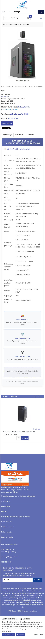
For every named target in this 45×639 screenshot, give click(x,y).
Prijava (6, 18)
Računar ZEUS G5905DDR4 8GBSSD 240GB (19, 432)
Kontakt (4, 511)
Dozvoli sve (20, 635)
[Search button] (41, 12)
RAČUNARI (13, 24)
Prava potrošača (7, 537)
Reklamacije (5, 506)
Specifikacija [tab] (7, 135)
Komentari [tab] (30, 135)
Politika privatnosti (7, 527)
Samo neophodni (8, 635)
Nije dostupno (7, 123)
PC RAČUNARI (24, 24)
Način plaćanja (6, 532)
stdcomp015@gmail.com (9, 557)
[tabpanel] (22, 262)
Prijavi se (37, 580)
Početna (5, 24)
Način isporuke (6, 522)
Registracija (14, 18)
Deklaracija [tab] (19, 135)
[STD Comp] (22, 5)
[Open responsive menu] (41, 18)
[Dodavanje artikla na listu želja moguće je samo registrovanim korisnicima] (18, 438)
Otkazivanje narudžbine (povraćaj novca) (15, 516)
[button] (35, 396)
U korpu (25, 438)
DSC (2, 91)
